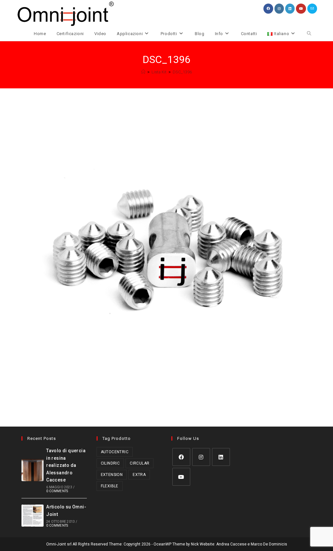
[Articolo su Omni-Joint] (32, 516)
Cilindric (110, 463)
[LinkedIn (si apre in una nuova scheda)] (290, 9)
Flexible (109, 486)
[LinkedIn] (221, 457)
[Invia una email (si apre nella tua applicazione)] (312, 9)
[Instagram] (201, 457)
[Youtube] (181, 477)
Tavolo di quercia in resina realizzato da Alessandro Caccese (66, 465)
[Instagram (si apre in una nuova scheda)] (279, 9)
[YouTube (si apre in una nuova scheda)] (301, 9)
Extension (112, 474)
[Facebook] (181, 457)
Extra (139, 474)
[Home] (143, 72)
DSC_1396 (182, 72)
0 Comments (57, 491)
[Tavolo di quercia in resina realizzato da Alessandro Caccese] (32, 470)
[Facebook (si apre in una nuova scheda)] (268, 9)
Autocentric (114, 452)
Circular (139, 463)
